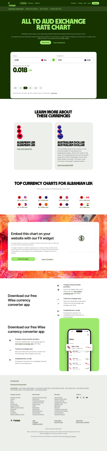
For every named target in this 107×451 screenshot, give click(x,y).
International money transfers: (18, 384)
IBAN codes (57, 406)
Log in (89, 3)
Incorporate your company (61, 411)
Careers (12, 402)
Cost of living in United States (43, 388)
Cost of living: (14, 388)
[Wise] (12, 3)
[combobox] (45, 60)
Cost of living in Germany (82, 388)
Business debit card (37, 411)
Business (30, 3)
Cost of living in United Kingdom (27, 388)
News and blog (58, 397)
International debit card (38, 400)
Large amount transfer (38, 402)
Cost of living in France (16, 389)
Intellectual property (37, 424)
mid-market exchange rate (24, 344)
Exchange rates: (14, 381)
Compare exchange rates (60, 409)
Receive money (36, 404)
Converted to (60, 56)
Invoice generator (58, 412)
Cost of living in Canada (41, 389)
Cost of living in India (70, 388)
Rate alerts (57, 407)
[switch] (53, 60)
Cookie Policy (79, 420)
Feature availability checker (17, 414)
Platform (37, 3)
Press (11, 400)
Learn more (54, 93)
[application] (24, 79)
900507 (47, 433)
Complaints (35, 422)
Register (95, 3)
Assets (34, 406)
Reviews (12, 411)
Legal (33, 420)
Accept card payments (38, 414)
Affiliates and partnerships (17, 407)
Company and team (15, 397)
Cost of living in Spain (28, 389)
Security (12, 399)
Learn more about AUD (65, 165)
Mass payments (36, 412)
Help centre (13, 409)
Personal (23, 3)
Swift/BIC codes (58, 404)
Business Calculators (59, 414)
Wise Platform (35, 407)
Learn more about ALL (24, 149)
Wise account (35, 399)
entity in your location (70, 436)
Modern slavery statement (82, 422)
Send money (45, 42)
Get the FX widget (23, 259)
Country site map (58, 422)
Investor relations (14, 406)
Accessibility (13, 412)
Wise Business (36, 409)
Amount (15, 56)
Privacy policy (57, 420)
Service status (14, 404)
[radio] (15, 88)
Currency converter (59, 400)
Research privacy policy (60, 399)
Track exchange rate (59, 42)
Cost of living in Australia (58, 388)
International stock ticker (60, 402)
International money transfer (39, 397)
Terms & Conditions (47, 259)
